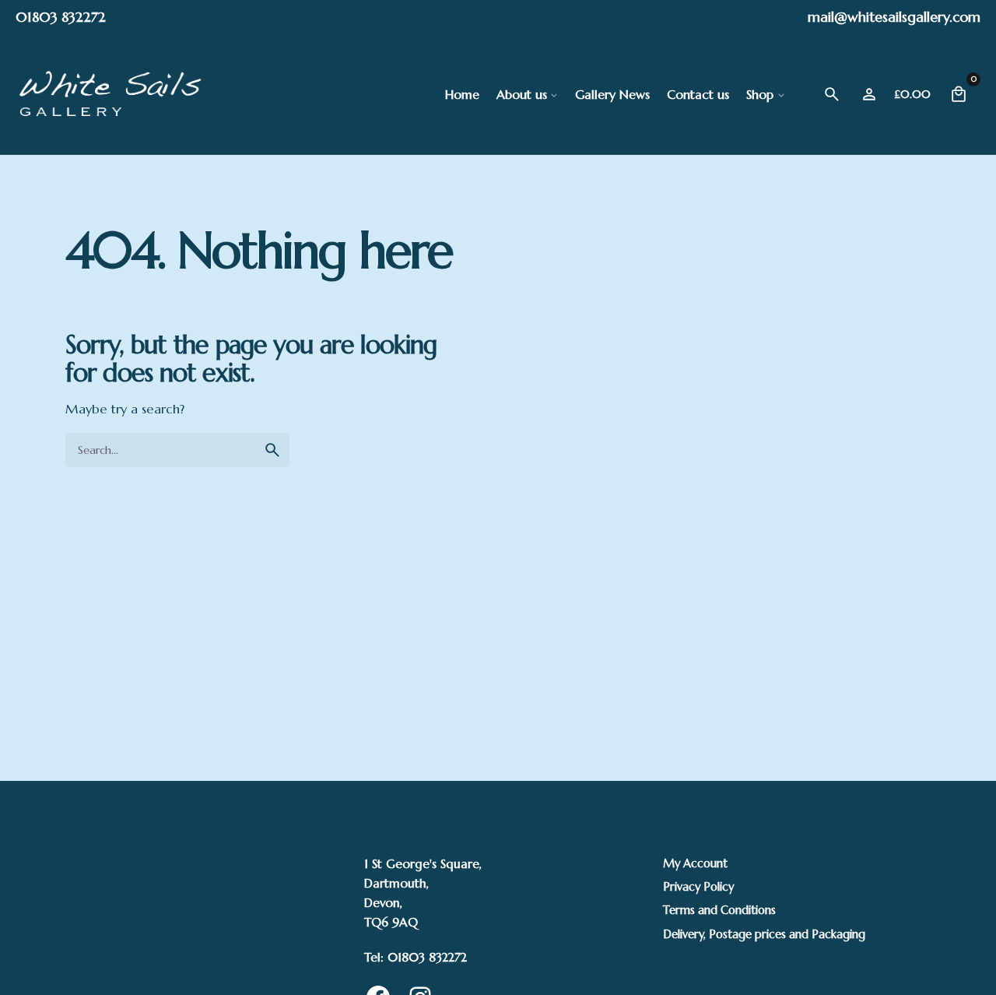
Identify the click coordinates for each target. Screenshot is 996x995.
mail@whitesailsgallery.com (894, 17)
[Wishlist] (869, 94)
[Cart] (958, 94)
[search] (272, 450)
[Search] (831, 94)
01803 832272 (61, 17)
